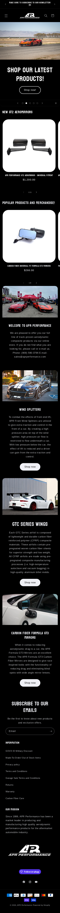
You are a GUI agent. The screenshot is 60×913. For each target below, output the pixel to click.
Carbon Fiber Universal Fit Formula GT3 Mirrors (29, 266)
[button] (6, 15)
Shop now (30, 466)
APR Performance (24, 905)
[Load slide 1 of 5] (22, 103)
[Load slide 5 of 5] (37, 103)
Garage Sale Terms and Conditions (23, 778)
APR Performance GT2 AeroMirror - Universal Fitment (29, 175)
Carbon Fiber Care (15, 798)
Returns (10, 785)
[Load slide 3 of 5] (30, 103)
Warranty (10, 791)
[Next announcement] (55, 4)
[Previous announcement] (5, 4)
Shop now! (30, 85)
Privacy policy (13, 764)
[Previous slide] (18, 103)
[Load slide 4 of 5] (33, 103)
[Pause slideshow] (57, 103)
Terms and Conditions (16, 771)
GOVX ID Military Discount (19, 751)
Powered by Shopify (41, 905)
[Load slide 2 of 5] (26, 103)
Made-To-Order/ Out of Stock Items (23, 758)
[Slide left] (24, 192)
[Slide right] (36, 192)
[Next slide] (42, 103)
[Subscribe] (51, 731)
